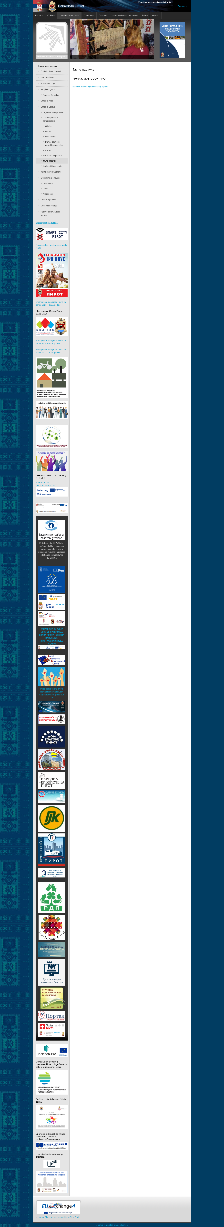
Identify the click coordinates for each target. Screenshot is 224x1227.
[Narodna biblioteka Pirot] (51, 780)
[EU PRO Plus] (51, 602)
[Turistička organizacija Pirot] (51, 759)
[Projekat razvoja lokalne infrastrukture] (52, 377)
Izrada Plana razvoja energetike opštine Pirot (59, 1217)
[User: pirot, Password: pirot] (51, 706)
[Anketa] (51, 998)
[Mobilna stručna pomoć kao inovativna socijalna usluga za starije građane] (52, 508)
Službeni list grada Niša (47, 223)
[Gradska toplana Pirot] (51, 850)
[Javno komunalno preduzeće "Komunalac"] (51, 818)
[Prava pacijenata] (51, 949)
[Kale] (51, 972)
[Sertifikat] (52, 927)
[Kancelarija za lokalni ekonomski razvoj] (51, 660)
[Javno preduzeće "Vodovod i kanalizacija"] (51, 796)
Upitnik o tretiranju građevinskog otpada (90, 87)
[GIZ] (51, 618)
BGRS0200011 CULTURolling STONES (46, 484)
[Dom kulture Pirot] (51, 737)
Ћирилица (182, 6)
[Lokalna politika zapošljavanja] (52, 410)
